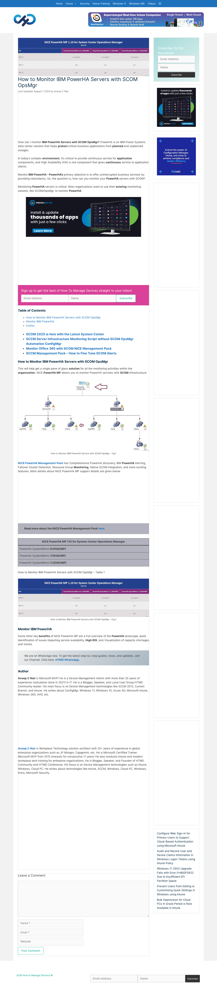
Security (84, 3)
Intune (69, 3)
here (101, 528)
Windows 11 (119, 3)
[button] (160, 3)
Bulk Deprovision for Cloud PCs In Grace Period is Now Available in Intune (174, 903)
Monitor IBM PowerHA (40, 321)
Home (59, 3)
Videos (152, 3)
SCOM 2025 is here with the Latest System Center (65, 334)
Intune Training (101, 3)
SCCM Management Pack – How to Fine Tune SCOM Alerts (71, 353)
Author (30, 325)
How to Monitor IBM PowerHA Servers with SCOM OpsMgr (63, 317)
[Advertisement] (83, 116)
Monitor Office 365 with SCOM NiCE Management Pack (69, 348)
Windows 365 (137, 3)
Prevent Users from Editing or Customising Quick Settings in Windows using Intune (176, 890)
